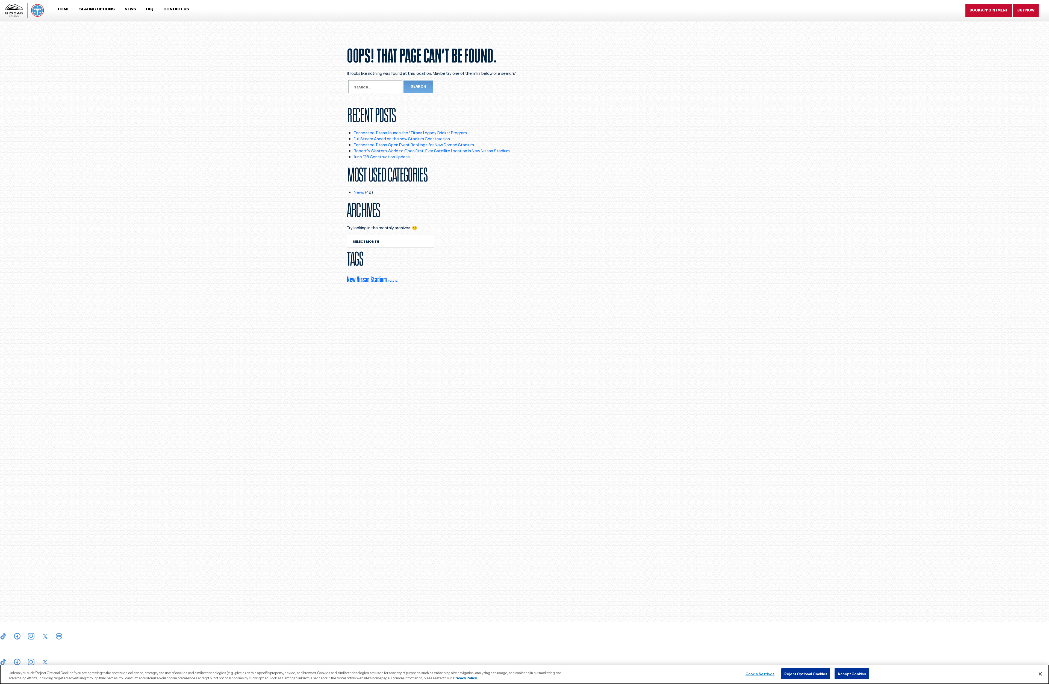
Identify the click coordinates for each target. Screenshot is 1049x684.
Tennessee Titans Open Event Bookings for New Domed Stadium (414, 144)
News (130, 8)
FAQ (150, 8)
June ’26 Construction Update (382, 156)
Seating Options (97, 8)
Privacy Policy (465, 678)
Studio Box (392, 281)
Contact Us (176, 8)
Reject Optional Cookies (805, 673)
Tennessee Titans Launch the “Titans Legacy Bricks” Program (410, 132)
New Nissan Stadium (367, 279)
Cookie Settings (760, 673)
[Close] (1040, 674)
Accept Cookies (852, 673)
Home (63, 8)
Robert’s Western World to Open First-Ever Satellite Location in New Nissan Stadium (432, 150)
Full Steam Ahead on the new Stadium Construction (402, 138)
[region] (524, 674)
